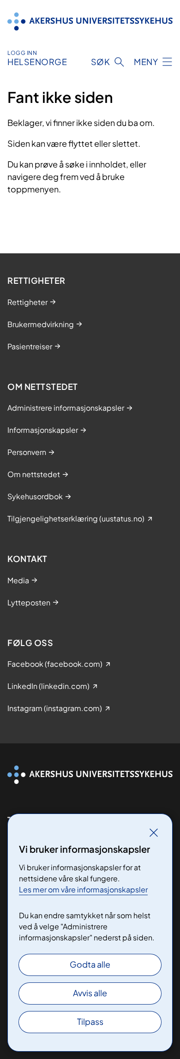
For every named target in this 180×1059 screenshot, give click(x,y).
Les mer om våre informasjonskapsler (83, 889)
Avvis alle (90, 992)
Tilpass (90, 1021)
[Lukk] (153, 832)
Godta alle (90, 964)
